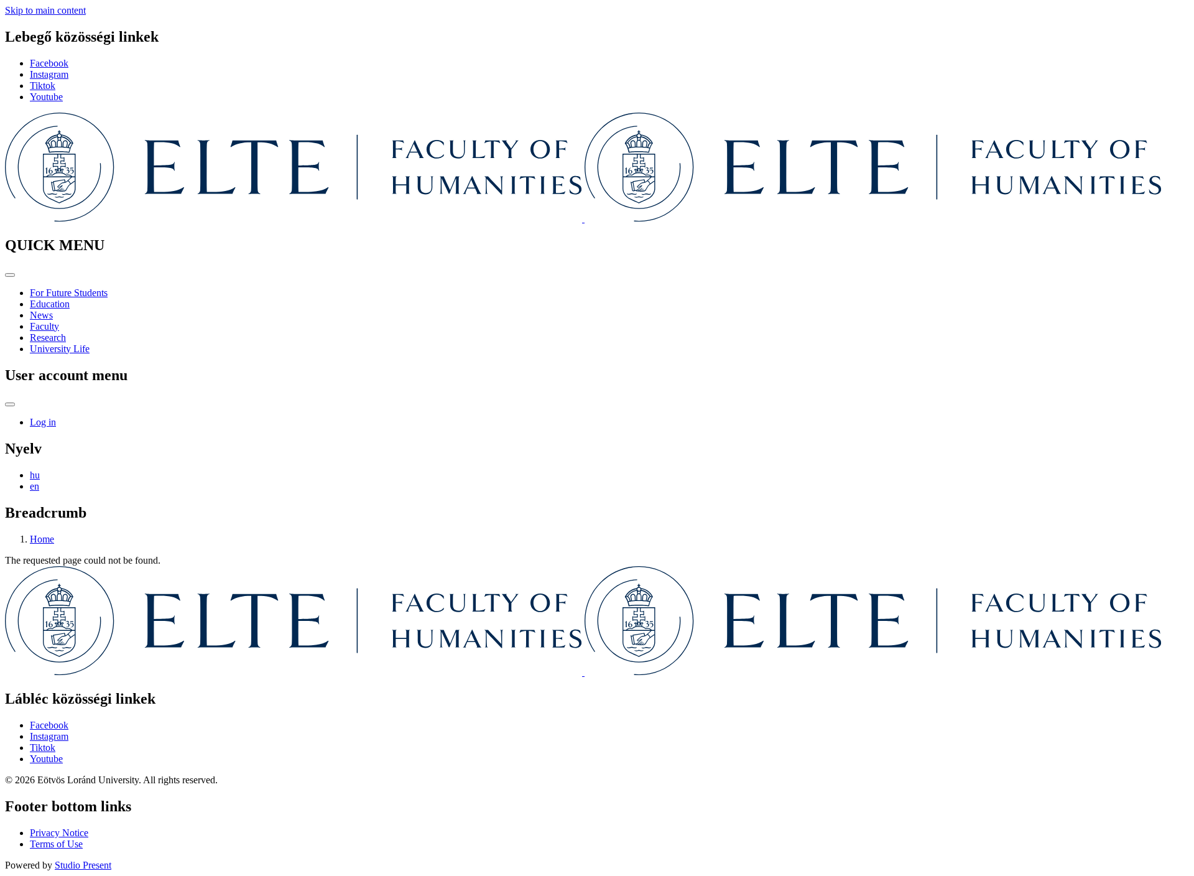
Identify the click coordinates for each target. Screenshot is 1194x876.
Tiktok (42, 85)
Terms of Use (56, 844)
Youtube (46, 96)
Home (42, 539)
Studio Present (83, 865)
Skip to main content (45, 10)
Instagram (49, 74)
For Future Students (69, 292)
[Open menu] (10, 275)
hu (35, 475)
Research (48, 337)
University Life (60, 348)
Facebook (49, 63)
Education (50, 304)
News (41, 315)
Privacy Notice (59, 832)
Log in (43, 422)
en (34, 486)
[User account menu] (10, 404)
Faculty (44, 326)
